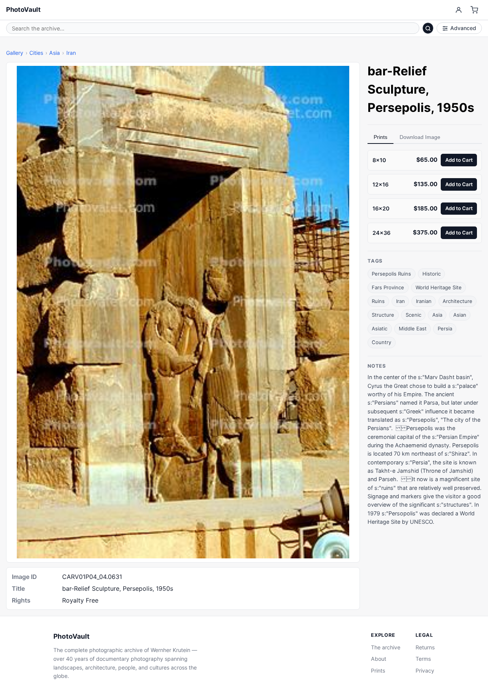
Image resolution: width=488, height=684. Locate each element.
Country (381, 342)
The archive (385, 647)
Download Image (420, 137)
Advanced (463, 28)
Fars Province (388, 287)
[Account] (458, 10)
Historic (431, 274)
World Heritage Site (439, 287)
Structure (383, 315)
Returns (425, 647)
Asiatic (379, 328)
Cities (36, 52)
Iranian (424, 301)
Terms (423, 658)
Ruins (378, 301)
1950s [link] (455, 107)
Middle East (413, 328)
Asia (54, 52)
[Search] (428, 28)
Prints (380, 137)
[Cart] (474, 10)
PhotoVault (23, 9)
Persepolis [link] (399, 107)
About (378, 658)
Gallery (14, 52)
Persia (445, 328)
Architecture (457, 301)
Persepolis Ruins (391, 274)
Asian (459, 315)
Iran (71, 52)
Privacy (425, 670)
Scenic (413, 315)
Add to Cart (459, 160)
